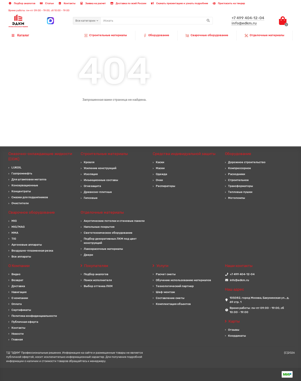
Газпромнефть (21, 173)
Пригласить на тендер (231, 3)
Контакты (69, 3)
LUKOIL (16, 167)
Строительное (238, 180)
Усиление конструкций (100, 168)
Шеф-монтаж (165, 292)
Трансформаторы (240, 186)
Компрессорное (239, 168)
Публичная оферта (24, 321)
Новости (17, 333)
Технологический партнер (175, 286)
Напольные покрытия (99, 226)
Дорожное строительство (247, 162)
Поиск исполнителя (98, 280)
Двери (88, 254)
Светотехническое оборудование (108, 232)
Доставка (18, 286)
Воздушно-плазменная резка (32, 250)
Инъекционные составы (101, 180)
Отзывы (233, 329)
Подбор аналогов (24, 3)
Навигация (18, 292)
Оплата (16, 304)
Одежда (161, 174)
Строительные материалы (108, 35)
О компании (19, 298)
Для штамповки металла (28, 179)
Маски (160, 168)
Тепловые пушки (240, 192)
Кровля (89, 162)
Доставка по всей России (130, 3)
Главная (17, 339)
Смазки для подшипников (29, 197)
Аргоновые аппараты (26, 244)
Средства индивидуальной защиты (184, 153)
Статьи (49, 3)
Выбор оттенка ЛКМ (98, 286)
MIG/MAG (18, 226)
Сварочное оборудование (31, 212)
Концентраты (21, 191)
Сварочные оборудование (209, 35)
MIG (14, 220)
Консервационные (24, 185)
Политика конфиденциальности (34, 316)
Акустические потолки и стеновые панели (114, 220)
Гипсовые (91, 198)
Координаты (237, 335)
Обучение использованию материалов (183, 280)
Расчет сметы (166, 274)
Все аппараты (21, 256)
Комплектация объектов (173, 304)
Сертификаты (21, 310)
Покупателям (96, 265)
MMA (14, 232)
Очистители (20, 203)
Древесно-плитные (98, 192)
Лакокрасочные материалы (103, 248)
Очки (159, 180)
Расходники (236, 174)
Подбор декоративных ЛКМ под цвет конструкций (110, 241)
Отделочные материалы (267, 35)
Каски (160, 162)
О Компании (19, 265)
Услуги (162, 265)
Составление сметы (170, 298)
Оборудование (158, 35)
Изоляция (91, 174)
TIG (13, 238)
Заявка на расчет (95, 3)
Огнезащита (92, 186)
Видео (15, 274)
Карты (234, 321)
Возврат (17, 280)
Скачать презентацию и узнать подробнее (182, 3)
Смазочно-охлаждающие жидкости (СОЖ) (40, 156)
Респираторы (165, 186)
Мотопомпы (236, 198)
